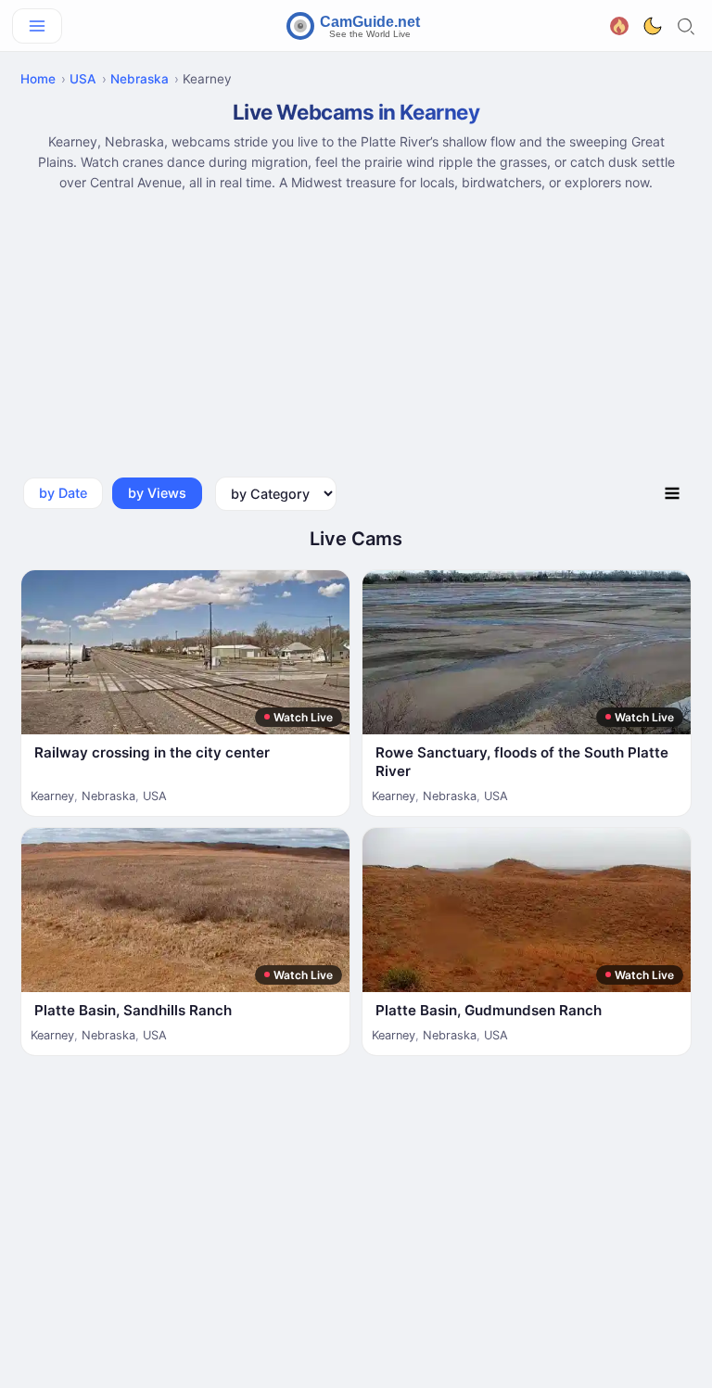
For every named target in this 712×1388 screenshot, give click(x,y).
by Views (157, 493)
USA (83, 78)
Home (38, 78)
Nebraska (139, 78)
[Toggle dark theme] (652, 26)
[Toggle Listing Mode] (672, 494)
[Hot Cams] (619, 24)
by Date (63, 493)
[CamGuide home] (356, 26)
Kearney (52, 795)
